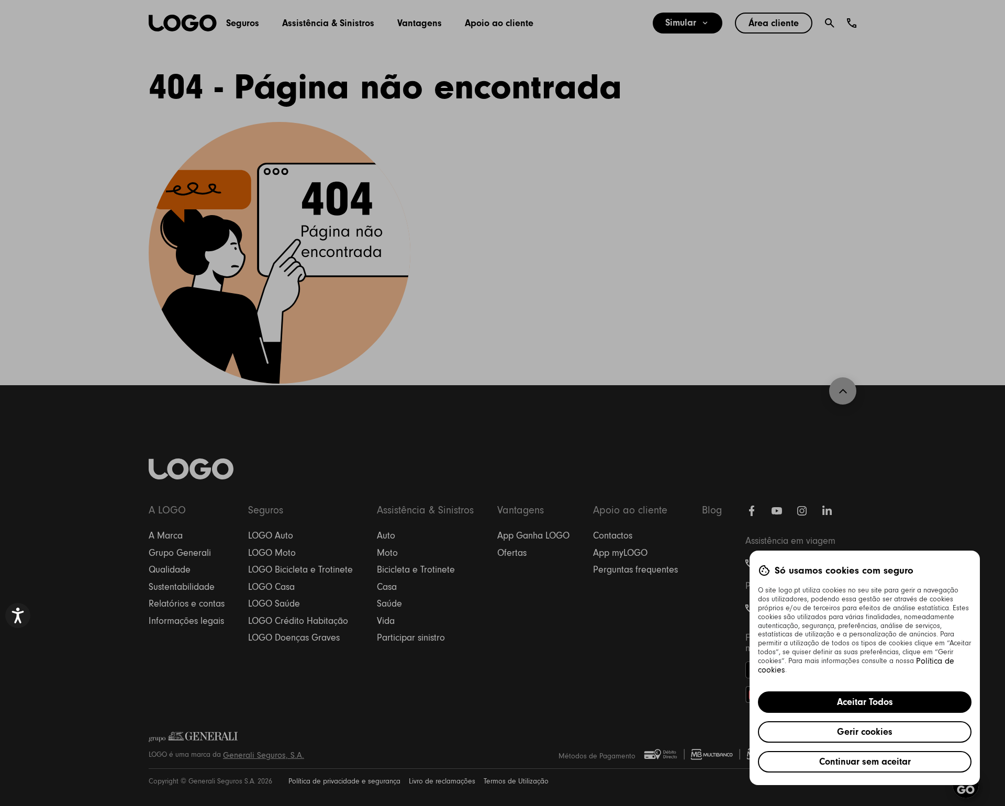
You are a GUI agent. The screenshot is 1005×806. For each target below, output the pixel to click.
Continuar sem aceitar (865, 761)
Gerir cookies (864, 731)
